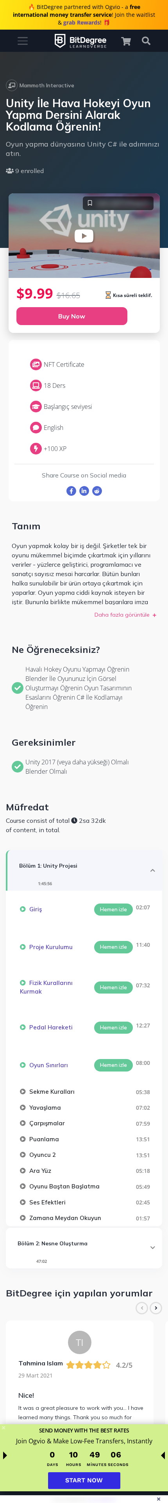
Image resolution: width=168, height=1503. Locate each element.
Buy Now (71, 316)
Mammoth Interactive (47, 85)
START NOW (84, 1480)
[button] (129, 41)
